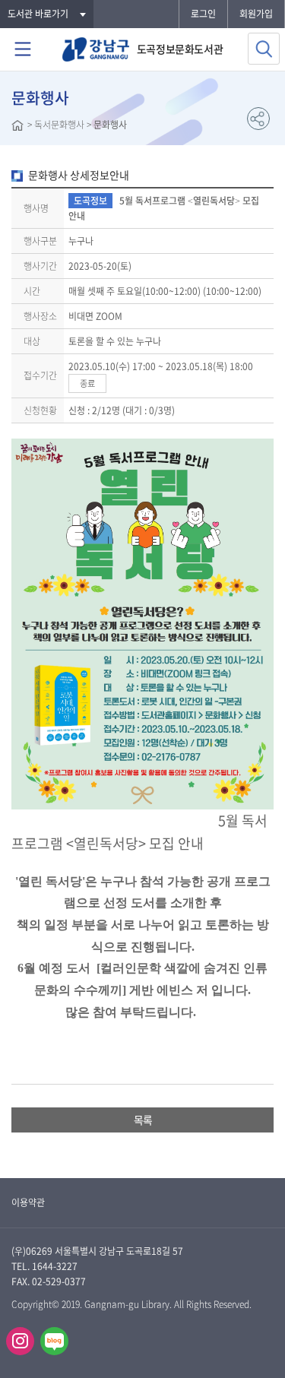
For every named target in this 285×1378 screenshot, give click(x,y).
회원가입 (256, 14)
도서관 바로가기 (38, 14)
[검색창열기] (264, 48)
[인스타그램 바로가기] (20, 1341)
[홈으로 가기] (17, 127)
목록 (143, 1119)
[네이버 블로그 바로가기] (54, 1341)
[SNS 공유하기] (258, 118)
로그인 (203, 14)
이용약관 (28, 1202)
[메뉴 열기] (23, 49)
